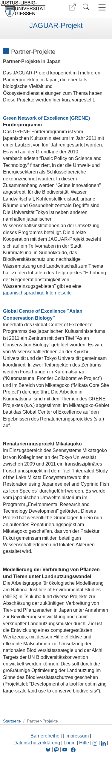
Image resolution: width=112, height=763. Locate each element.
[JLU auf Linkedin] (104, 742)
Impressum (77, 735)
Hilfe (84, 742)
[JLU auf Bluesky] (49, 749)
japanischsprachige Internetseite (37, 292)
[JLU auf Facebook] (73, 749)
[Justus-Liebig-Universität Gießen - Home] (27, 9)
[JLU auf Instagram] (96, 742)
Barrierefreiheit (46, 735)
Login (70, 742)
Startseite (12, 721)
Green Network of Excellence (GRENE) (46, 118)
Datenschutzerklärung (36, 742)
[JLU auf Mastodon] (57, 749)
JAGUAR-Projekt (56, 25)
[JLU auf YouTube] (64, 749)
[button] (72, 7)
